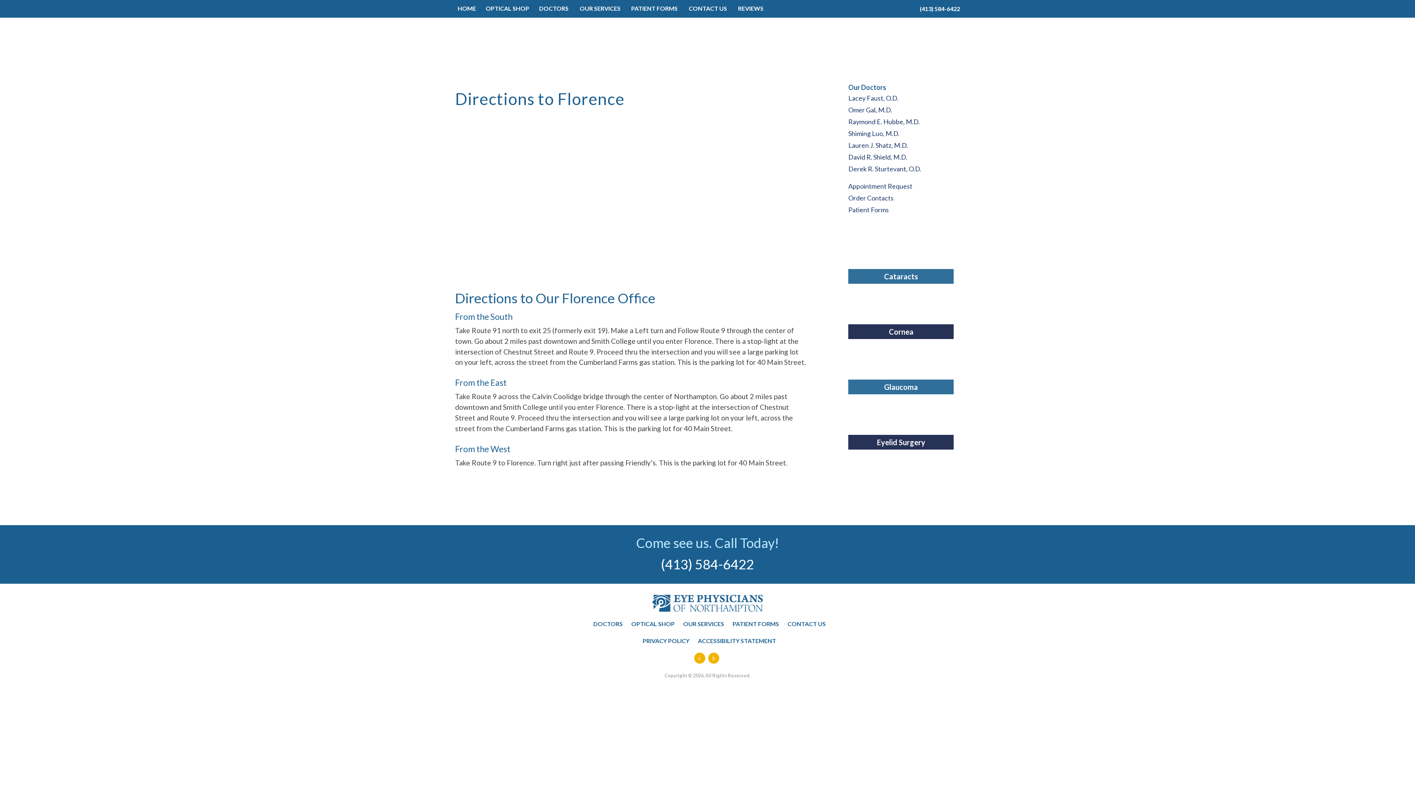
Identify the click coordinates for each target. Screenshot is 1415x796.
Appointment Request (880, 186)
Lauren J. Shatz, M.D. (878, 145)
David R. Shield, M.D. (877, 157)
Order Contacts (871, 198)
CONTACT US (708, 8)
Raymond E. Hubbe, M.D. (884, 122)
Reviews (751, 8)
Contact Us (806, 623)
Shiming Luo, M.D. (873, 133)
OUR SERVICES (600, 8)
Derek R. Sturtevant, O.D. (884, 169)
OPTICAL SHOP (507, 8)
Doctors (554, 8)
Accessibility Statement (737, 640)
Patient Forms (868, 210)
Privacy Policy (666, 640)
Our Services (703, 623)
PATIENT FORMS (654, 8)
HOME (467, 8)
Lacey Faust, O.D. (873, 98)
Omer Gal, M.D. (870, 110)
